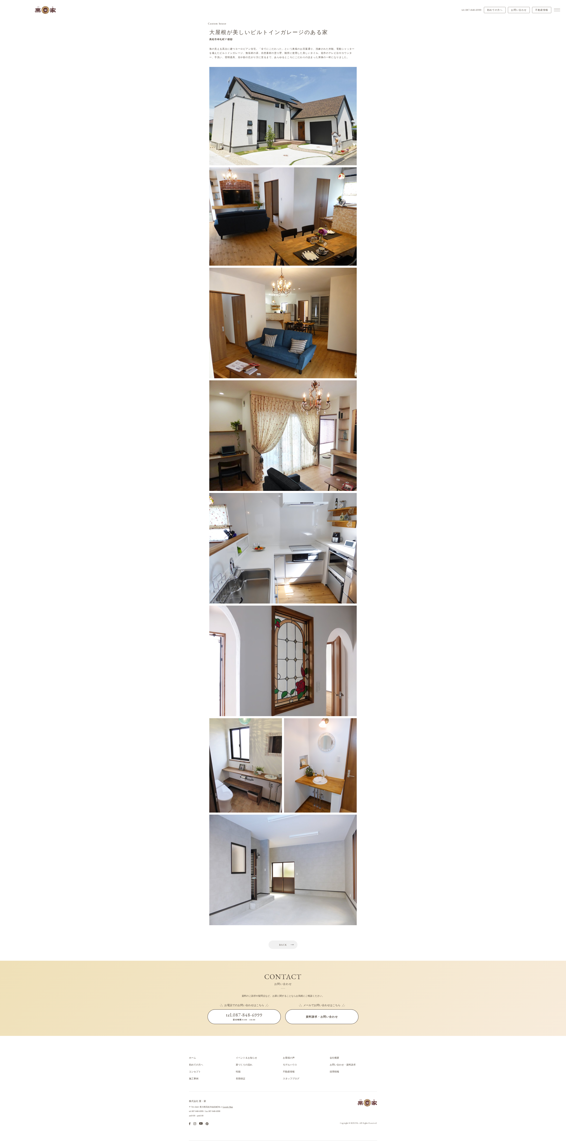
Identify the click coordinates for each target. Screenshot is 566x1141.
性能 (238, 1071)
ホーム (192, 1058)
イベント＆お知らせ (246, 1058)
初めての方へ (495, 10)
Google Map (228, 1107)
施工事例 (193, 1078)
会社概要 (334, 1058)
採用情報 (334, 1071)
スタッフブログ (291, 1078)
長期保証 (240, 1078)
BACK (283, 945)
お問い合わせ (519, 10)
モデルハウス (290, 1064)
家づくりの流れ (244, 1064)
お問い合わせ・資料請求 (343, 1064)
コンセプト (195, 1071)
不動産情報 (541, 10)
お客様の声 (289, 1058)
